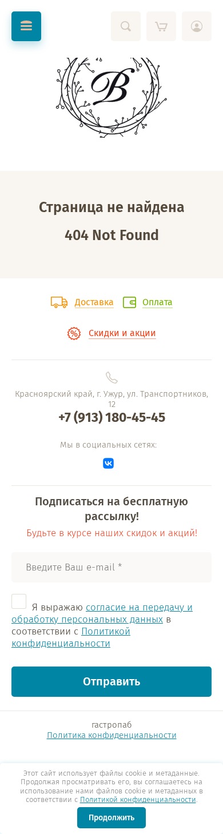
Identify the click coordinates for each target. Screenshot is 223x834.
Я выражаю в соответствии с (102, 625)
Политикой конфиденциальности (138, 799)
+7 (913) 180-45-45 (111, 417)
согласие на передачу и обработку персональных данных (102, 613)
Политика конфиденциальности (112, 735)
